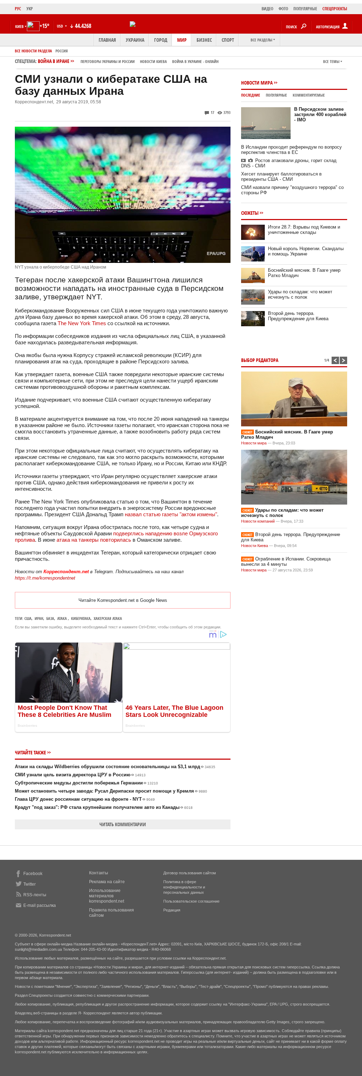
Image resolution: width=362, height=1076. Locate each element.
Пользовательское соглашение (191, 901)
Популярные (276, 95)
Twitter (29, 884)
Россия (62, 50)
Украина (135, 39)
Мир (182, 39)
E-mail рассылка (39, 905)
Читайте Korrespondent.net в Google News (122, 600)
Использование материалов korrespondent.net (106, 896)
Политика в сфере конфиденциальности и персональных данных (184, 887)
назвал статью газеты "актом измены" (171, 514)
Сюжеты (249, 212)
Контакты (98, 872)
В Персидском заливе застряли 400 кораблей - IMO (320, 114)
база (50, 618)
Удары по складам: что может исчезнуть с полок (300, 294)
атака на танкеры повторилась (94, 540)
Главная (107, 39)
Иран (39, 618)
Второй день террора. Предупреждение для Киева (298, 316)
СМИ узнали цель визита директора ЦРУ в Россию (80, 774)
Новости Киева (254, 545)
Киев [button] (19, 26)
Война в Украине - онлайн (195, 61)
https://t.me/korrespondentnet (45, 578)
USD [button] (60, 26)
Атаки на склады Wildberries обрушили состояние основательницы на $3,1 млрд (115, 766)
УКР (30, 9)
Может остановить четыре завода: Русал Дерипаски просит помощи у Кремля (111, 791)
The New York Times (82, 323)
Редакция (171, 910)
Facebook (32, 873)
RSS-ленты (34, 894)
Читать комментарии (122, 824)
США (27, 618)
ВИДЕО (267, 9)
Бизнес (204, 39)
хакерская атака (108, 618)
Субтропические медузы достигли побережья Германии (86, 783)
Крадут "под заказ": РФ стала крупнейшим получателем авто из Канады (104, 807)
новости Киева (153, 61)
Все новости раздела (33, 50)
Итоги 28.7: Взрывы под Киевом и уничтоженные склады (304, 229)
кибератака (80, 618)
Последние (250, 95)
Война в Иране (128, 61)
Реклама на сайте (107, 881)
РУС (18, 9)
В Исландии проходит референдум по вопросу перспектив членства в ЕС (291, 149)
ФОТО (283, 9)
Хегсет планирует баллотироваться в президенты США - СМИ (281, 176)
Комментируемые (309, 95)
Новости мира (257, 82)
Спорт (228, 39)
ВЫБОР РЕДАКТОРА (259, 360)
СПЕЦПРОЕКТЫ (334, 9)
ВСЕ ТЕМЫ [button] (331, 61)
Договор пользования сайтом (189, 873)
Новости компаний (258, 521)
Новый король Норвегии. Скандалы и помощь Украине (306, 251)
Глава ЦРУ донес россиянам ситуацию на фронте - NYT (85, 799)
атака (62, 618)
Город (160, 39)
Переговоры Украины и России (108, 61)
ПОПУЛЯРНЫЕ (305, 9)
